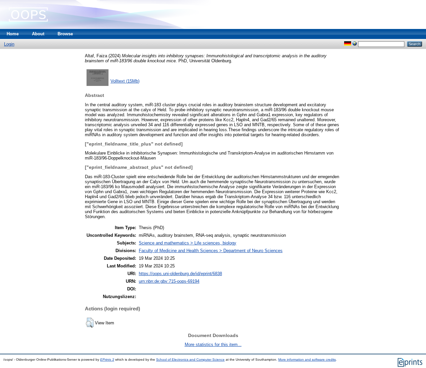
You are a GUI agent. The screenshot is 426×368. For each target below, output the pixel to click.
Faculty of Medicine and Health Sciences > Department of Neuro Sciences (211, 250)
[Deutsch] (347, 43)
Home (13, 33)
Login (9, 44)
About (38, 33)
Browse (65, 33)
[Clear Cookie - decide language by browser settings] (354, 43)
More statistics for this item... (213, 344)
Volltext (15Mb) (124, 81)
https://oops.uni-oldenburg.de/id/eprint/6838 (180, 273)
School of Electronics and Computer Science (190, 359)
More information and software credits (307, 359)
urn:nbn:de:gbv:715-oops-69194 (169, 281)
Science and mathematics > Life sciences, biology (187, 242)
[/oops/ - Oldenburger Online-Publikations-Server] (28, 27)
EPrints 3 (107, 359)
